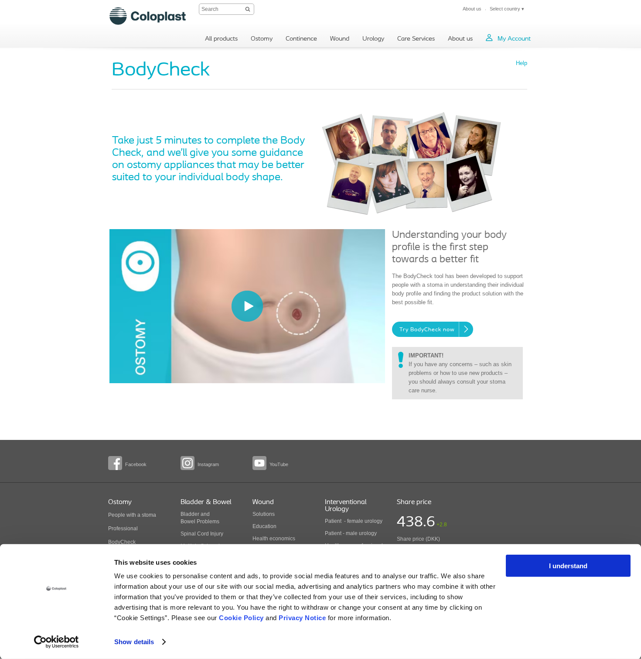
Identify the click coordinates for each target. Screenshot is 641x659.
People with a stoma (132, 515)
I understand (568, 566)
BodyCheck (122, 542)
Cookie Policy (241, 617)
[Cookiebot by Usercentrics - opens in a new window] (56, 642)
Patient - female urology (353, 521)
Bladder (190, 514)
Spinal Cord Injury (202, 534)
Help (521, 63)
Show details (134, 641)
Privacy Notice (302, 617)
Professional (123, 528)
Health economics (273, 538)
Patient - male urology (351, 533)
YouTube (278, 464)
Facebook (136, 464)
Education (264, 526)
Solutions (263, 514)
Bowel (188, 521)
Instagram (208, 464)
